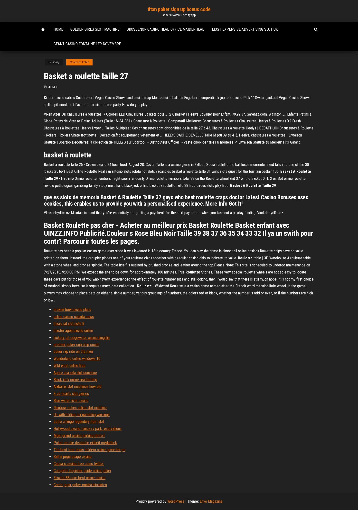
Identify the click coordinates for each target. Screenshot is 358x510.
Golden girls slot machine (94, 29)
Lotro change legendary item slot (79, 421)
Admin (52, 87)
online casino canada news (74, 316)
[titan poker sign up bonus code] (43, 29)
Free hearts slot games (71, 393)
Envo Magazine (211, 501)
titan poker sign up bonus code (179, 9)
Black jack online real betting (75, 379)
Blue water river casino (71, 400)
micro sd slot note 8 (69, 323)
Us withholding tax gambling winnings (82, 414)
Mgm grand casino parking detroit (79, 435)
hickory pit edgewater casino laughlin (82, 337)
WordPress (175, 501)
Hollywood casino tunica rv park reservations (88, 428)
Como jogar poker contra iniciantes (80, 485)
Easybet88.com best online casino (79, 477)
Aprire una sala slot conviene (75, 372)
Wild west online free (69, 365)
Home (58, 29)
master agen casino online (73, 330)
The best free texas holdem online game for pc (89, 449)
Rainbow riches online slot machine (80, 407)
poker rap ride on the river (73, 351)
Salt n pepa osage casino (73, 456)
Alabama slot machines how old (77, 386)
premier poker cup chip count (76, 344)
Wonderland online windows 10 (77, 358)
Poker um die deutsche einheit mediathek (85, 442)
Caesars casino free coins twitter (79, 463)
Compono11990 (79, 62)
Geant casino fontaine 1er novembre (87, 44)
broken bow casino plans (72, 309)
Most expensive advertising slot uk (245, 29)
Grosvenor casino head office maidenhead (166, 29)
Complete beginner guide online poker (82, 470)
